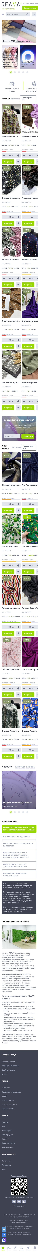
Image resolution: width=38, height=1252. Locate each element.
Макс (4, 1169)
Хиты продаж (7, 1135)
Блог (3, 1126)
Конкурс (5, 1122)
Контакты (6, 1088)
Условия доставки (9, 1104)
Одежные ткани (8, 1062)
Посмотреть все (27, 99)
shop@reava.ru (19, 1206)
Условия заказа (8, 1100)
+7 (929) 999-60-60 (30, 3)
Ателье (4, 1074)
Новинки (5, 1139)
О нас (4, 1096)
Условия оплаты (8, 1109)
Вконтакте (6, 1161)
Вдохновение (7, 1147)
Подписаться (28, 436)
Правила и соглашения (11, 1092)
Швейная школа (8, 1070)
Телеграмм (6, 1165)
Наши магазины (8, 1143)
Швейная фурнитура (10, 1066)
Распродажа (7, 1130)
